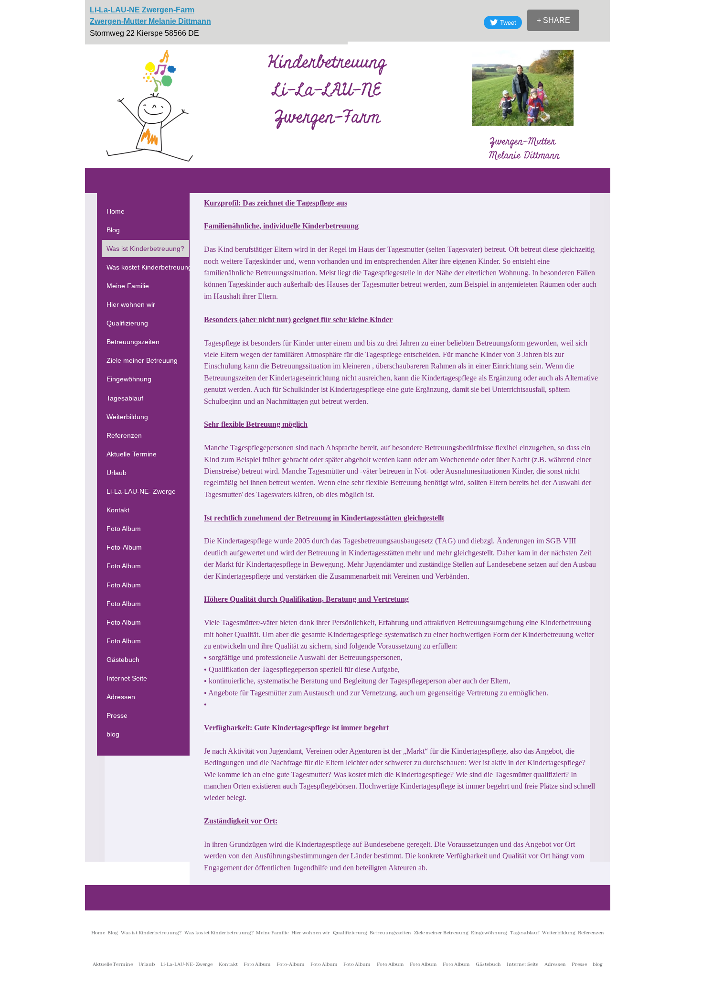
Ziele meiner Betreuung (142, 360)
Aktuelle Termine (131, 454)
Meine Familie (127, 286)
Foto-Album (124, 547)
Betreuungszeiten (133, 342)
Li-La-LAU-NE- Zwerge (141, 491)
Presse (117, 715)
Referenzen (124, 435)
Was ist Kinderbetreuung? (145, 248)
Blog (113, 230)
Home (115, 211)
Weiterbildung (127, 417)
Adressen (120, 697)
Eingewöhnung (128, 379)
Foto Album (123, 528)
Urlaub (116, 472)
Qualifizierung (127, 323)
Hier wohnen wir (130, 304)
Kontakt (117, 510)
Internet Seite (126, 678)
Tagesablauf (124, 398)
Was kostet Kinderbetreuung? (151, 267)
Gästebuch (122, 659)
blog (112, 734)
